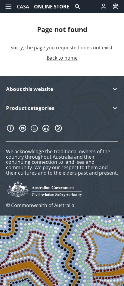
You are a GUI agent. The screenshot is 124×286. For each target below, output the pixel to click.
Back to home (62, 57)
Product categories (30, 108)
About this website (29, 89)
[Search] (80, 6)
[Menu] (8, 6)
